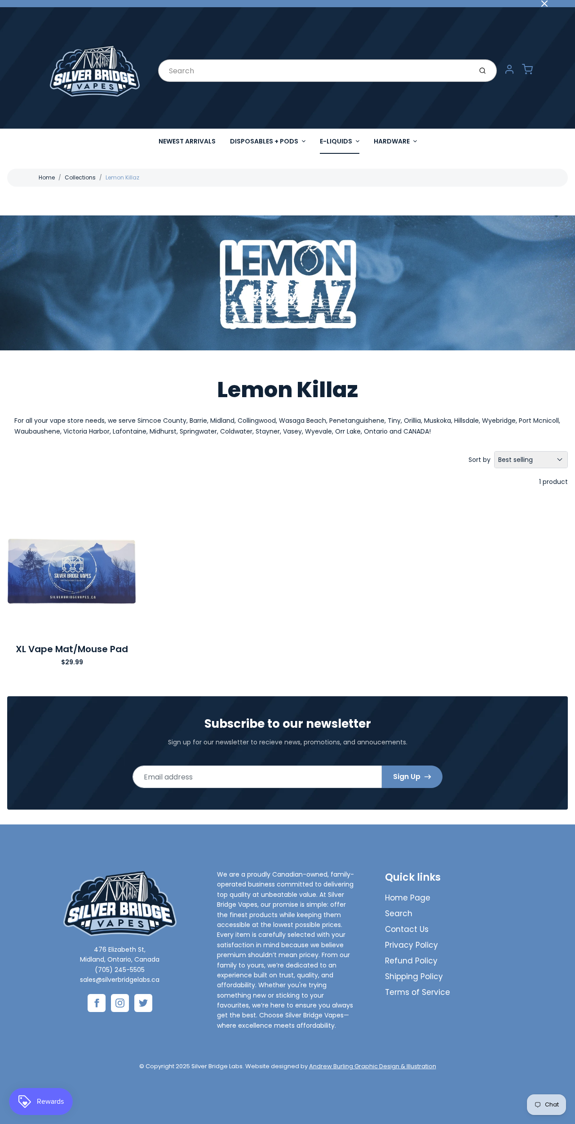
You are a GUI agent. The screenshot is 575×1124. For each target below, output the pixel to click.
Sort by (480, 459)
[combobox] (314, 70)
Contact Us (407, 929)
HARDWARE (392, 141)
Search (398, 913)
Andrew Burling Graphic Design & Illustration (372, 1066)
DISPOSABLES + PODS (264, 141)
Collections (80, 177)
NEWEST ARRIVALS (187, 141)
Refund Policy (411, 960)
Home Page (407, 897)
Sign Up (406, 776)
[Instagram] (120, 1003)
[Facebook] (97, 1003)
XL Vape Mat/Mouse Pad (72, 649)
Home (47, 177)
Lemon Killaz (122, 177)
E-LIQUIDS (336, 141)
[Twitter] (143, 1003)
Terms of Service (417, 992)
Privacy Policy (411, 945)
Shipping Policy (414, 976)
